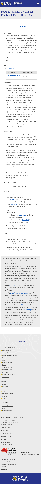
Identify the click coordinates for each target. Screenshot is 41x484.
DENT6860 (11, 199)
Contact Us (6, 427)
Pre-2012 (5, 372)
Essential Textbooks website (19, 293)
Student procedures (8, 367)
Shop (3, 398)
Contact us (5, 377)
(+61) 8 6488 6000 (8, 424)
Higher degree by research (10, 355)
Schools (4, 391)
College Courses (7, 362)
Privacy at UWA (5, 462)
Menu (37, 4)
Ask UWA (6, 430)
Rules (4, 365)
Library (23, 305)
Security (5, 439)
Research (5, 386)
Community (5, 389)
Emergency (6, 442)
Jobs (3, 413)
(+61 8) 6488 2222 (8, 444)
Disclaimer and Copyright (8, 464)
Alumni (4, 396)
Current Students (7, 406)
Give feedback (19, 341)
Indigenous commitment (8, 459)
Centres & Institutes (8, 394)
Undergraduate (6, 350)
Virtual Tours (7, 436)
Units (3, 360)
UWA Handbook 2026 (8, 347)
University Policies (7, 370)
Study (4, 384)
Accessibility (4, 466)
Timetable (10, 68)
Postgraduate (6, 353)
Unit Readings (27, 310)
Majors (4, 358)
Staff (3, 408)
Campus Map (7, 433)
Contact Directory (7, 410)
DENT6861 (14, 204)
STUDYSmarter (13, 285)
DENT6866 (25, 220)
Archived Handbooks (8, 374)
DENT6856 (22, 215)
